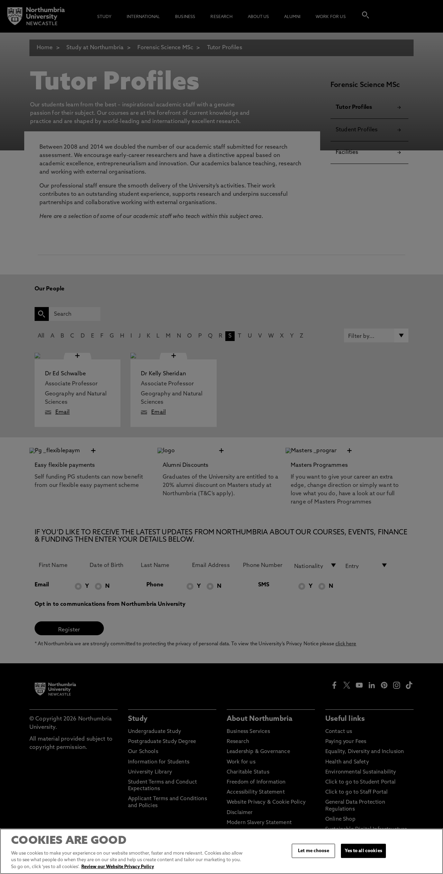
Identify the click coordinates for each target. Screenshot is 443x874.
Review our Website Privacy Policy (117, 867)
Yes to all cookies (363, 850)
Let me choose (313, 850)
